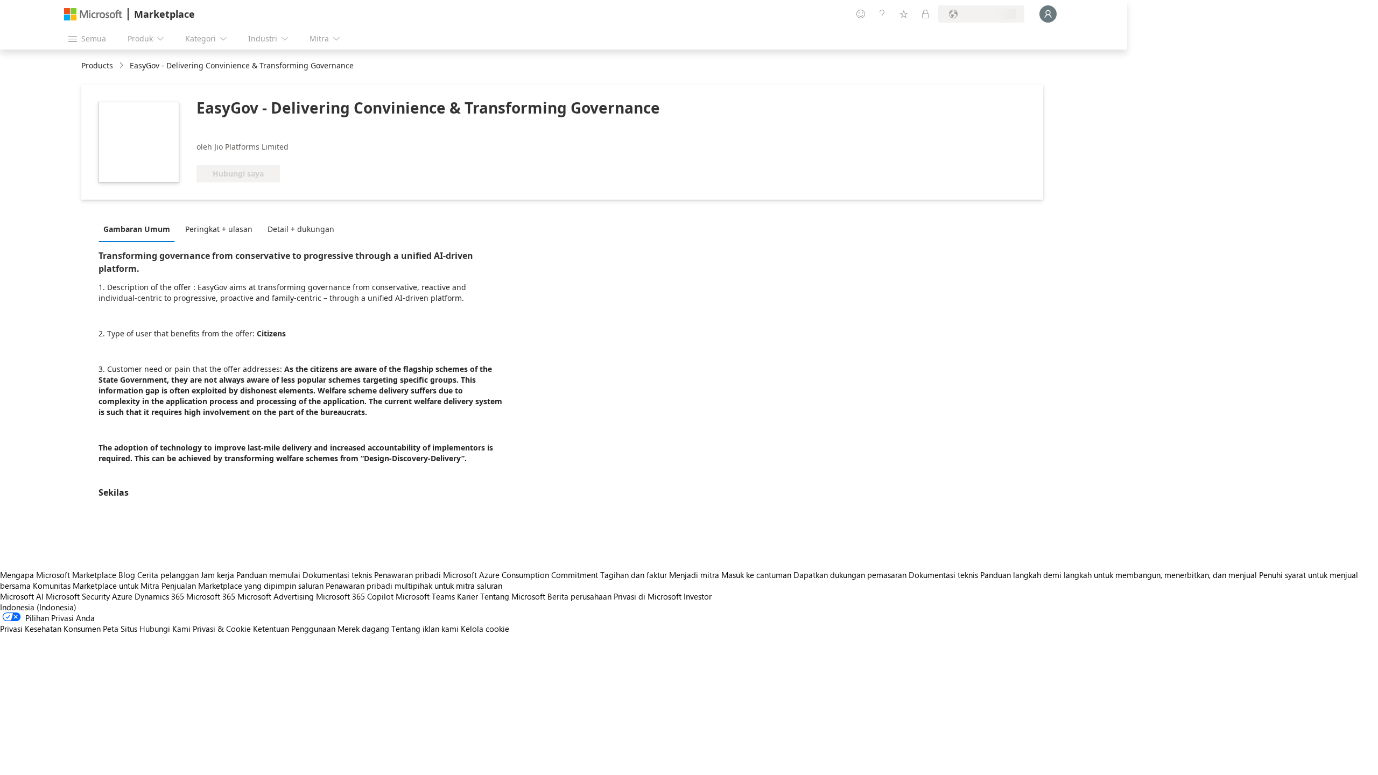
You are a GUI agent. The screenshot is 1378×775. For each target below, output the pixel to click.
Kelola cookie (485, 628)
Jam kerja (217, 574)
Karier (467, 596)
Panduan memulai (268, 574)
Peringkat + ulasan (218, 229)
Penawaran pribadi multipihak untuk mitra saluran (414, 585)
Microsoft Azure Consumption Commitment (521, 574)
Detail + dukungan (301, 229)
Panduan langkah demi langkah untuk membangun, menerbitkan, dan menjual (1118, 574)
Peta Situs (120, 628)
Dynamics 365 (159, 596)
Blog (126, 574)
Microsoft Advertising (275, 596)
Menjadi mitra (694, 574)
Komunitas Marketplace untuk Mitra (96, 585)
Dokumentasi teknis (337, 574)
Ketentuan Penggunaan (294, 628)
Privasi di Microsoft (647, 596)
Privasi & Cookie (222, 628)
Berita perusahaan (579, 596)
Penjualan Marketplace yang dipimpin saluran (242, 585)
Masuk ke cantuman (756, 574)
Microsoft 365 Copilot (354, 596)
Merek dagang (363, 628)
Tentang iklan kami (425, 628)
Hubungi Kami (165, 628)
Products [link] (97, 65)
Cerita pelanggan (168, 574)
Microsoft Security (78, 596)
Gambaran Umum (136, 229)
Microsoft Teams (425, 596)
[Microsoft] (93, 14)
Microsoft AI (22, 596)
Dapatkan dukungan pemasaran (849, 574)
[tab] (139, 229)
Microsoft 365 (210, 596)
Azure (122, 596)
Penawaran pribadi (407, 574)
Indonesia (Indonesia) (38, 607)
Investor (698, 596)
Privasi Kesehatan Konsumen (50, 628)
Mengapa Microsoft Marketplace (58, 574)
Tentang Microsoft (512, 596)
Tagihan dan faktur (633, 574)
